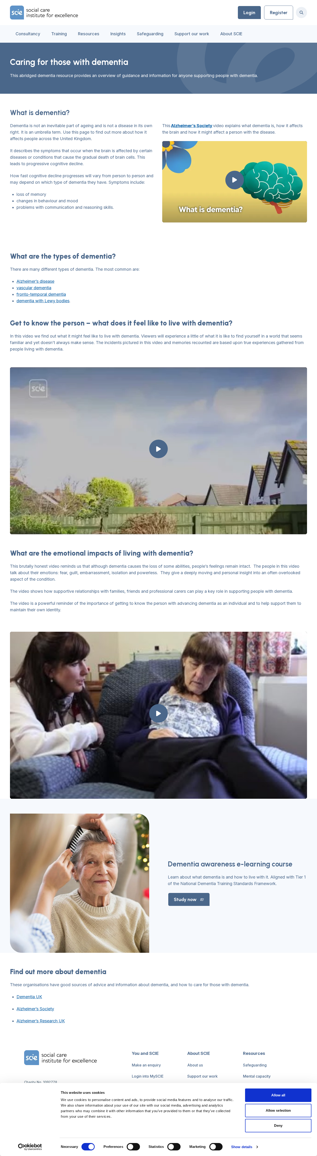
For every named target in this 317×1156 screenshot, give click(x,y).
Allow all (278, 1095)
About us (195, 1065)
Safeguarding (150, 33)
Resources (88, 33)
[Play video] (234, 180)
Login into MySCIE (148, 1076)
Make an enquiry (146, 1065)
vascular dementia (33, 287)
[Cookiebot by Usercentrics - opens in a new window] (30, 1146)
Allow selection (278, 1110)
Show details (241, 1147)
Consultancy (28, 33)
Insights (118, 33)
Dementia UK (29, 996)
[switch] (133, 1146)
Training (59, 33)
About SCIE (231, 33)
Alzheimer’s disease (35, 281)
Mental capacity (257, 1076)
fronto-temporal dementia (41, 294)
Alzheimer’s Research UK (40, 1020)
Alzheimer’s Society (35, 1008)
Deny (278, 1125)
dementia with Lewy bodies (42, 300)
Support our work (192, 33)
